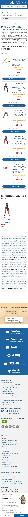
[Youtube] (14, 427)
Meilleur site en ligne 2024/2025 (11, 385)
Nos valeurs (5, 451)
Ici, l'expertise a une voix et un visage (13, 475)
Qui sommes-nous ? (8, 383)
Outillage (7, 13)
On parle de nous (7, 389)
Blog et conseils (7, 462)
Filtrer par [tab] (5, 19)
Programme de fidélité (9, 445)
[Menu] (2, 2)
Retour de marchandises (9, 440)
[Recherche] (25, 6)
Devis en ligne (6, 455)
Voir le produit (15, 75)
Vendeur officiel (7, 391)
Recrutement (6, 464)
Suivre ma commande (8, 477)
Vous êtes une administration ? (11, 398)
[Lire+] (25, 44)
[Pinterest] (10, 427)
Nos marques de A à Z (8, 394)
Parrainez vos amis (7, 447)
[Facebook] (3, 427)
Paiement (5, 458)
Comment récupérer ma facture (12, 483)
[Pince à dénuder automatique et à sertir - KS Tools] (7, 209)
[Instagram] (17, 427)
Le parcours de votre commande (12, 481)
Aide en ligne (6, 460)
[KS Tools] (2, 226)
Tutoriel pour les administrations (12, 400)
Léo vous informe (7, 479)
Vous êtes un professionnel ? (10, 396)
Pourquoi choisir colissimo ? (10, 442)
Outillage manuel (16, 13)
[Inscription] (4, 421)
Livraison (4, 438)
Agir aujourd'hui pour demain (10, 387)
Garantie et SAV (7, 449)
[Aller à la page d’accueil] (2, 13)
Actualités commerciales (9, 466)
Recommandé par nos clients (11, 453)
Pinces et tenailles (7, 15)
